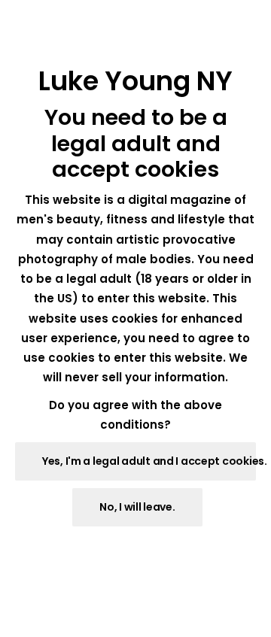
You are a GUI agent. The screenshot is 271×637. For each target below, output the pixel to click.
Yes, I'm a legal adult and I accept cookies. (149, 461)
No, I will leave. (137, 506)
